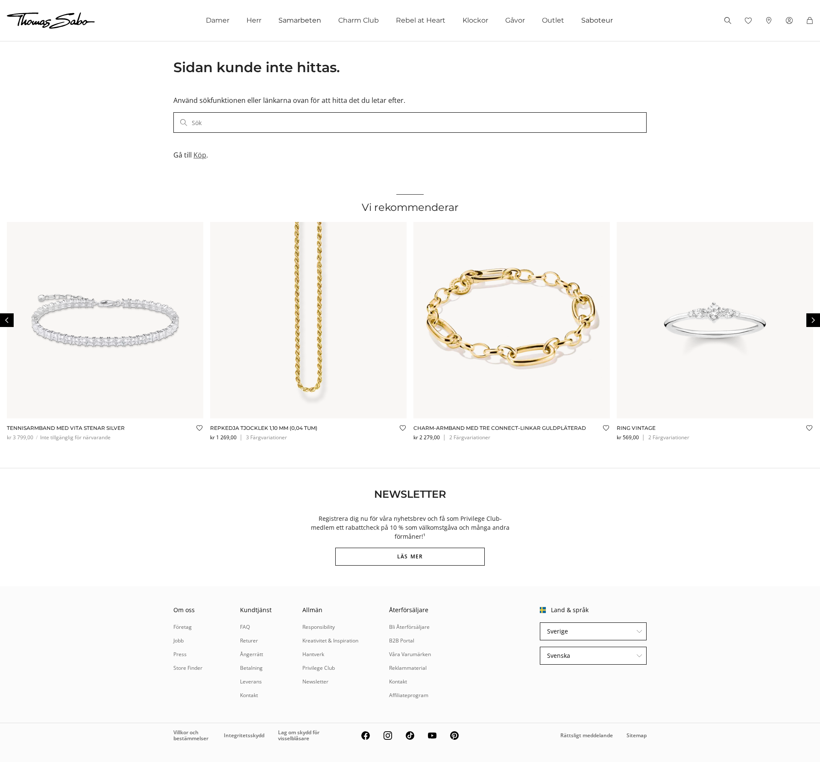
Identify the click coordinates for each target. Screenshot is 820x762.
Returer (249, 640)
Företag (182, 627)
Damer (217, 20)
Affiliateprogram (408, 695)
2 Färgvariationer (469, 437)
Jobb (178, 640)
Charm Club (358, 20)
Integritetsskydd (244, 735)
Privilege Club (318, 667)
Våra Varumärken (410, 654)
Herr (253, 20)
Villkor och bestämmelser (190, 735)
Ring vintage (636, 428)
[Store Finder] (768, 20)
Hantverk (313, 654)
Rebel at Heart (420, 20)
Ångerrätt (251, 654)
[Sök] (728, 20)
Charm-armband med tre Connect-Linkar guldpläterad (499, 428)
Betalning (251, 667)
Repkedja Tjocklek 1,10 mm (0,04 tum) (263, 428)
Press (180, 654)
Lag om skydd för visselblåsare (298, 735)
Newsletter (315, 681)
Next (813, 320)
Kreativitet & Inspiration (330, 640)
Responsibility (318, 627)
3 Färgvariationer (266, 437)
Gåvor (515, 20)
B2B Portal (401, 640)
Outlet (553, 20)
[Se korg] (810, 20)
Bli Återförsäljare (409, 627)
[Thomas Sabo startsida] (51, 20)
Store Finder (187, 667)
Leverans (251, 681)
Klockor (475, 20)
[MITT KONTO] (789, 20)
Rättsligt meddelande (586, 735)
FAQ (245, 627)
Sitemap (637, 735)
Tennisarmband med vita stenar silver (66, 428)
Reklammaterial (408, 667)
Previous (7, 320)
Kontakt (249, 695)
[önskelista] (748, 20)
